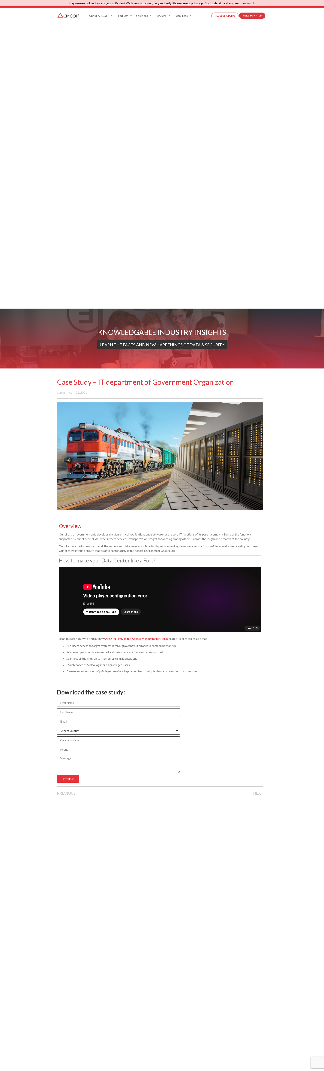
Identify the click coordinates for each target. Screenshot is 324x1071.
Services (161, 15)
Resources (181, 15)
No (253, 3)
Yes (248, 3)
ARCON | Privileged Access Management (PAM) (136, 638)
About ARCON (99, 15)
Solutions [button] (142, 15)
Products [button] (122, 15)
